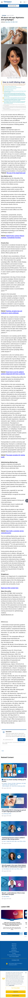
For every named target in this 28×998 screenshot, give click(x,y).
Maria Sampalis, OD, (6, 786)
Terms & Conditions (14, 951)
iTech (3, 750)
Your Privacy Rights (14, 956)
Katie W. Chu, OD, (14, 784)
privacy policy (4, 743)
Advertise (14, 944)
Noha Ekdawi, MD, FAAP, (8, 869)
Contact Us (14, 948)
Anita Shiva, (14, 786)
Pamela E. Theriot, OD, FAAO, (9, 783)
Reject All (16, 991)
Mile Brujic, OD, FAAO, (21, 783)
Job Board (14, 950)
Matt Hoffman (6, 896)
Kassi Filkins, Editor (21, 841)
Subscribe (21, 739)
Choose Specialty (12, 5)
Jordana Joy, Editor (21, 786)
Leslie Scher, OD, (6, 784)
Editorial (14, 947)
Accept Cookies (15, 995)
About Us (14, 945)
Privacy (14, 953)
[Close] (25, 972)
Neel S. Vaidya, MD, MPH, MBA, (10, 841)
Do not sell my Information (14, 955)
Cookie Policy (11, 985)
